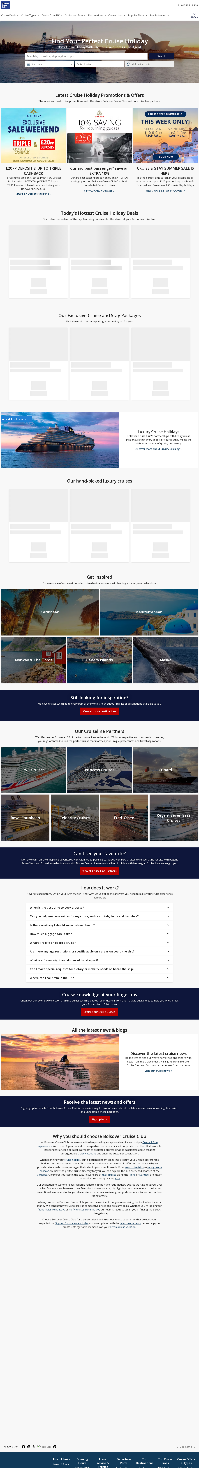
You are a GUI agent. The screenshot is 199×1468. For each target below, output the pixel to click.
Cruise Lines (115, 15)
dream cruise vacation (123, 1227)
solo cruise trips (134, 1167)
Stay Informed (158, 15)
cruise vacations (87, 1153)
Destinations (95, 15)
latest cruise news (130, 1223)
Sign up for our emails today (71, 1223)
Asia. (117, 1178)
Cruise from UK (51, 15)
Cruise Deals (8, 15)
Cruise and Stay (74, 15)
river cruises (109, 1174)
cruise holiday (72, 1159)
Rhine (132, 1174)
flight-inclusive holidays (51, 1209)
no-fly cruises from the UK (84, 1209)
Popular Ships (136, 15)
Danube (144, 1174)
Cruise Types (28, 15)
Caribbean (43, 1174)
